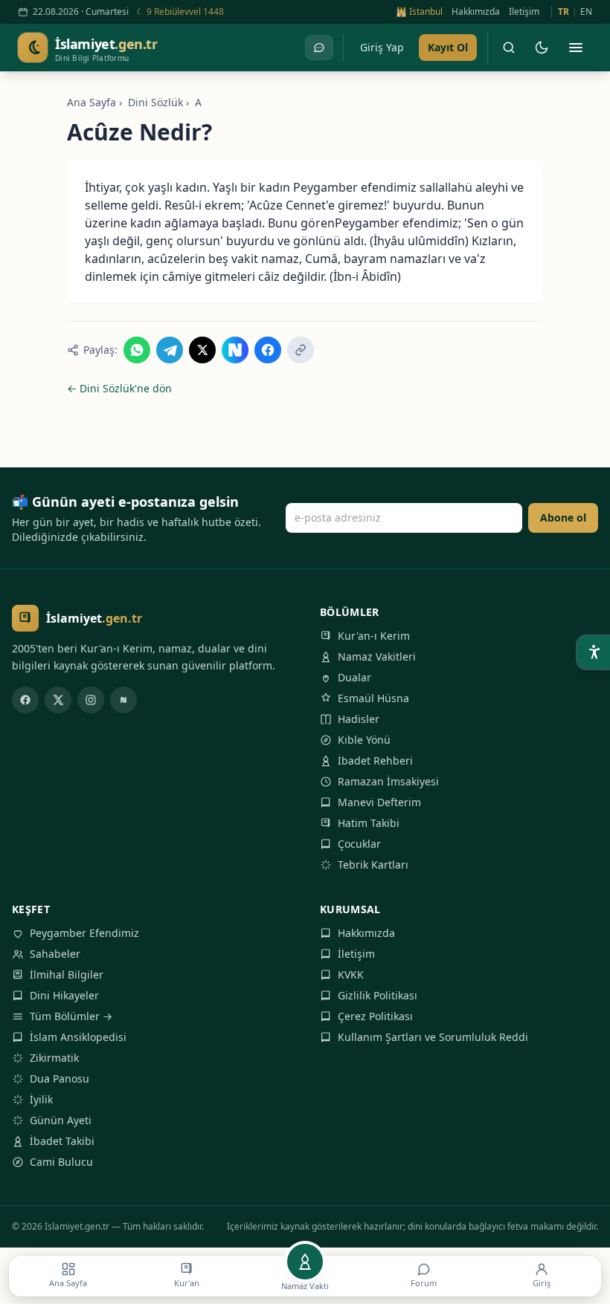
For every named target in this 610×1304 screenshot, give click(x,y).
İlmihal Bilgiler (66, 974)
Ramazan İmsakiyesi (388, 781)
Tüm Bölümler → (71, 1016)
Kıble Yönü (364, 740)
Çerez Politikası (375, 1016)
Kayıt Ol (448, 47)
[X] (58, 700)
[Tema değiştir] (541, 47)
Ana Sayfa (91, 102)
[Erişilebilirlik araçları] (593, 652)
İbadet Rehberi (375, 760)
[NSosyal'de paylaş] (235, 350)
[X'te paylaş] (202, 350)
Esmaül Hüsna (373, 698)
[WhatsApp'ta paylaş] (136, 350)
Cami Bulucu (61, 1162)
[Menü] (575, 47)
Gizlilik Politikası (377, 995)
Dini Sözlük (155, 102)
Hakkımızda (476, 12)
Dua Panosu (59, 1078)
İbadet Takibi (62, 1141)
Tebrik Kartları (373, 864)
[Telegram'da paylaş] (169, 350)
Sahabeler (55, 954)
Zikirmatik (54, 1058)
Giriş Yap (382, 47)
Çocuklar (359, 844)
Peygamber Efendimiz (84, 933)
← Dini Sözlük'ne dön (119, 388)
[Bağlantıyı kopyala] (300, 350)
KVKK (351, 974)
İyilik (41, 1099)
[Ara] (509, 47)
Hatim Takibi (368, 823)
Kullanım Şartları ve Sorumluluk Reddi (433, 1037)
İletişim (524, 12)
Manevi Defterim (379, 802)
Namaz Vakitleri (377, 656)
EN (586, 12)
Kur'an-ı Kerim (374, 636)
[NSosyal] (123, 700)
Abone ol (563, 517)
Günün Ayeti (61, 1120)
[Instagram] (90, 700)
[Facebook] (25, 700)
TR (563, 12)
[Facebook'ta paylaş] (267, 350)
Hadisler (358, 719)
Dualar (354, 677)
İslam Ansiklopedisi (78, 1037)
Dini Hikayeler (64, 995)
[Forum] (319, 47)
